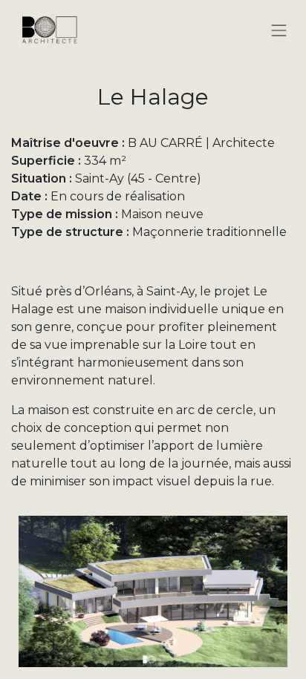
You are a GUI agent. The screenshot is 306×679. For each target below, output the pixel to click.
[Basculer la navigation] (279, 29)
